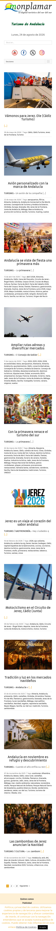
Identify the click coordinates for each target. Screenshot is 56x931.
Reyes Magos (9, 706)
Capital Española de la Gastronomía (19, 546)
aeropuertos (33, 200)
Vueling (39, 212)
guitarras (14, 781)
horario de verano (31, 458)
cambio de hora (31, 451)
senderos (44, 468)
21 (17, 886)
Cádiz (30, 132)
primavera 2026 (21, 294)
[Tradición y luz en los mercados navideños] (28, 655)
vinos (20, 553)
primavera (25, 465)
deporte (26, 626)
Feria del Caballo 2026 (39, 284)
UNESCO (7, 473)
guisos (7, 781)
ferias (21, 287)
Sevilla (24, 212)
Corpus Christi (28, 282)
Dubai (27, 373)
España (7, 863)
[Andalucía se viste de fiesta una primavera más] (28, 238)
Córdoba (7, 207)
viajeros (7, 383)
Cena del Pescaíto (26, 279)
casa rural (29, 776)
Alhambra (46, 773)
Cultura (7, 284)
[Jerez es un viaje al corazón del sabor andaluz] (28, 498)
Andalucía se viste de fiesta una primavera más (28, 262)
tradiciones (33, 470)
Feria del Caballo (33, 455)
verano (44, 381)
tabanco (43, 551)
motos (36, 629)
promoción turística (12, 212)
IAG (28, 207)
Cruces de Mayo (42, 282)
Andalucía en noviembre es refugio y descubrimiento (28, 758)
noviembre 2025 (19, 865)
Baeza (16, 776)
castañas (22, 696)
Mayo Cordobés (15, 291)
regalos (25, 703)
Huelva (15, 289)
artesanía (8, 696)
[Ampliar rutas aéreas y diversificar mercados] (28, 322)
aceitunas (36, 773)
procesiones (36, 465)
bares (15, 451)
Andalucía (16, 202)
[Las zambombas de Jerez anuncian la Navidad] (28, 819)
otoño (14, 551)
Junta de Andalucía (12, 209)
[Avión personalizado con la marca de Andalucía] (28, 161)
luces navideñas (19, 701)
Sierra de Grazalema (19, 470)
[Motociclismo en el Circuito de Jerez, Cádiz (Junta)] (28, 582)
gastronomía (45, 287)
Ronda (34, 788)
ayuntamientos (20, 366)
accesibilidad (10, 364)
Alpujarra (40, 448)
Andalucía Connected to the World (35, 202)
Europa (15, 207)
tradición (36, 706)
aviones (7, 205)
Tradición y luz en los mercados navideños (28, 679)
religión (32, 294)
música (39, 291)
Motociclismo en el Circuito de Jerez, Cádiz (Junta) (28, 609)
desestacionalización (30, 371)
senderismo (34, 468)
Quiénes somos (27, 899)
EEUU (42, 373)
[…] (5, 126)
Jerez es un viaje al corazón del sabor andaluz (28, 522)
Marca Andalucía (35, 209)
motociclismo (29, 291)
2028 (45, 361)
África (41, 200)
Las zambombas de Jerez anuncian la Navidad (28, 843)
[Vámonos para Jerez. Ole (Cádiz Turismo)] (28, 90)
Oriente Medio (10, 381)
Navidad (17, 703)
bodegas (42, 543)
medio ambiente (23, 783)
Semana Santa (22, 468)
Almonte (39, 277)
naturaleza (35, 783)
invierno (41, 376)
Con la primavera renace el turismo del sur (28, 433)
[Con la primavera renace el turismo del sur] (28, 409)
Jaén (6, 378)
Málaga (24, 209)
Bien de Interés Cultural (14, 860)
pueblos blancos (24, 788)
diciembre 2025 (43, 860)
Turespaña (28, 381)
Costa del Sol (22, 453)
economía (35, 373)
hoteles (43, 458)
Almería (7, 202)
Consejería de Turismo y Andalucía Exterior (30, 205)
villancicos (38, 865)
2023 (30, 361)
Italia (48, 376)
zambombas (9, 708)
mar (13, 783)
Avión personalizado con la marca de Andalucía (28, 185)
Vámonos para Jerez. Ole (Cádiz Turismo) (28, 117)
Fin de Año (8, 699)
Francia (26, 376)
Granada (22, 207)
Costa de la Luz (10, 453)
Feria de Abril (23, 284)
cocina (38, 546)
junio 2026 (40, 289)
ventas (15, 553)
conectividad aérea (41, 366)
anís (43, 858)
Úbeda (14, 793)
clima (41, 451)
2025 (35, 361)
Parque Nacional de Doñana (23, 463)
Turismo (20, 135)
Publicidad (27, 903)
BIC (47, 858)
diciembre (39, 696)
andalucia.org (19, 543)
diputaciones (18, 373)
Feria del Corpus (11, 287)
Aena (18, 364)
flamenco (35, 287)
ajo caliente (39, 541)
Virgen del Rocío (40, 296)
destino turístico (43, 453)
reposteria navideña (37, 703)
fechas (14, 284)
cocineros (46, 546)
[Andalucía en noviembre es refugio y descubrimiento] (28, 734)
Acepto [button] (42, 927)
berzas (35, 543)
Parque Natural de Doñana (21, 786)
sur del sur (20, 296)
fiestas (27, 287)
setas (15, 790)
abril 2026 (31, 277)
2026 (40, 361)
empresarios (9, 376)
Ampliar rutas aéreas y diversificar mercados (28, 346)
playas (18, 465)
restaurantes (9, 468)
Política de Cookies (26, 927)
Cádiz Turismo (39, 132)
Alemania (37, 364)
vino (19, 793)
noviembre (45, 783)
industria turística (18, 460)
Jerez (33, 548)
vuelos (46, 212)
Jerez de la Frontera (38, 207)
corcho (18, 778)
